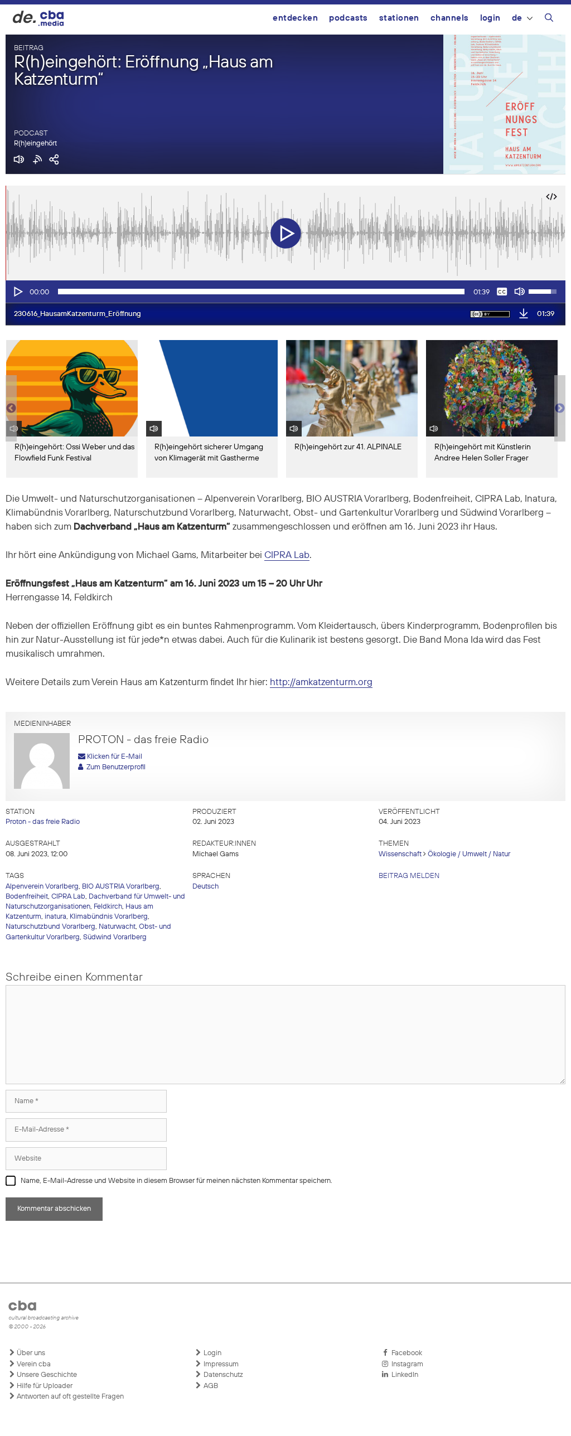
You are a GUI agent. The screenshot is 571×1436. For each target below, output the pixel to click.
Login (490, 18)
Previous (11, 408)
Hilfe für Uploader (43, 1386)
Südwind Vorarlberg (115, 937)
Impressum (220, 1364)
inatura (55, 916)
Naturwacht (117, 926)
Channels (449, 18)
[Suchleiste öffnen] (549, 19)
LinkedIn (403, 1375)
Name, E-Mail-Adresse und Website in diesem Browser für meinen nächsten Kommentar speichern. (176, 1181)
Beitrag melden (409, 876)
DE (517, 18)
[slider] (261, 291)
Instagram (405, 1364)
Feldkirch (108, 906)
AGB (210, 1386)
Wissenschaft (400, 854)
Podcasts (348, 18)
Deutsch (205, 886)
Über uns (30, 1353)
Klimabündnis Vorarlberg (109, 916)
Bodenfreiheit (27, 896)
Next (559, 408)
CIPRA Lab (286, 555)
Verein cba (33, 1364)
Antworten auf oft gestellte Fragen (69, 1396)
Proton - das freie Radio (43, 822)
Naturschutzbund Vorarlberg (50, 926)
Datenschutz (222, 1375)
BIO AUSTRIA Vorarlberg (120, 886)
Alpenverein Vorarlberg (42, 886)
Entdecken (295, 18)
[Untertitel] (501, 291)
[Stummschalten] (519, 291)
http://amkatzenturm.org (321, 682)
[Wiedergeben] (17, 291)
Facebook (405, 1353)
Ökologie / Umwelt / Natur (469, 854)
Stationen (399, 18)
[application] (285, 291)
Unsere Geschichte (46, 1375)
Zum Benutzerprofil (114, 767)
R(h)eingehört (35, 143)
